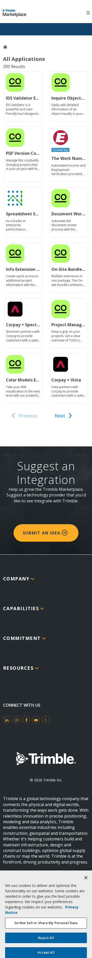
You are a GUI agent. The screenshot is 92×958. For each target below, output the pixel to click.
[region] (46, 914)
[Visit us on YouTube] (36, 720)
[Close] (85, 877)
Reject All (46, 937)
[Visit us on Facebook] (26, 720)
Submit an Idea (42, 533)
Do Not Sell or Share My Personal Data (46, 923)
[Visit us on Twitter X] (45, 720)
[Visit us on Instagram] (16, 720)
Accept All (46, 952)
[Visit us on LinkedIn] (6, 720)
